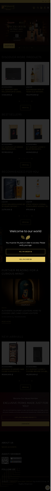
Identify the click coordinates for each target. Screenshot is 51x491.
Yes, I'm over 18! (25, 259)
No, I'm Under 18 (25, 252)
